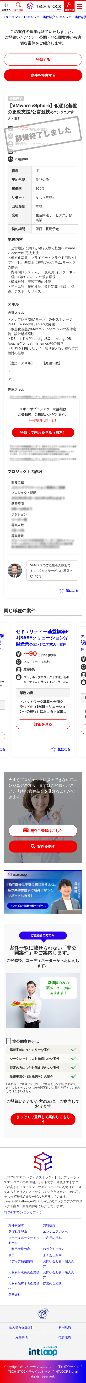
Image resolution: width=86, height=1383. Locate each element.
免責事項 (21, 1337)
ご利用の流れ (52, 1238)
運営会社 (14, 1294)
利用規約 (65, 1327)
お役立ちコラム (54, 1249)
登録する (43, 59)
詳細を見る (43, 724)
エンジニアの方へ (55, 1231)
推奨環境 (65, 1337)
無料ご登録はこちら (46, 830)
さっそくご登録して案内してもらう (43, 1119)
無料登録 (49, 1225)
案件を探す (46, 846)
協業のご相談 (52, 1283)
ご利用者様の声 (19, 1249)
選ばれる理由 (17, 1231)
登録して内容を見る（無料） (43, 432)
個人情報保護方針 (21, 1327)
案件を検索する (43, 75)
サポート (14, 1255)
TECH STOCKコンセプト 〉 (23, 1212)
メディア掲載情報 (20, 1261)
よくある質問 (52, 1255)
